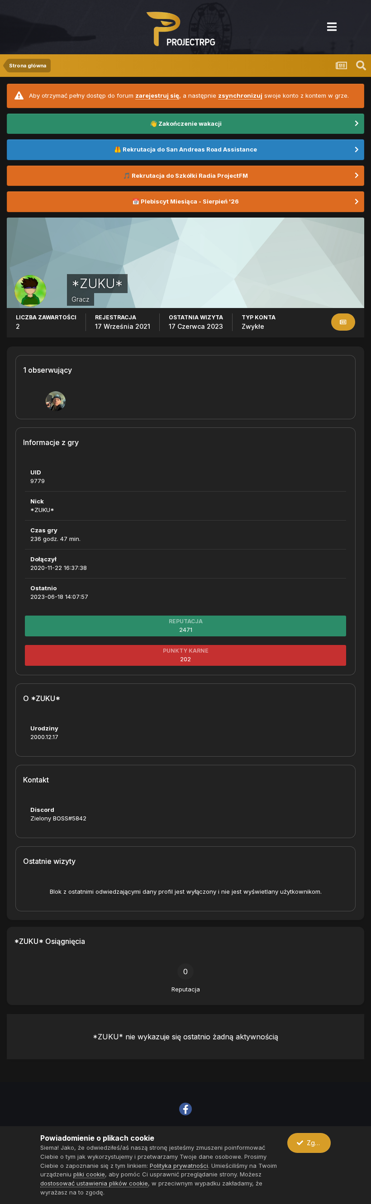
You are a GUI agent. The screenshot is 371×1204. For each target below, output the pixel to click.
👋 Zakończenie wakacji (186, 123)
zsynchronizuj (240, 95)
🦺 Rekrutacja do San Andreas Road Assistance (185, 149)
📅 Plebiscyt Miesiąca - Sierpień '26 (185, 201)
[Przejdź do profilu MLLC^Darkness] (56, 401)
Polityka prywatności (179, 1165)
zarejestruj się (157, 95)
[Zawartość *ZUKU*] (343, 322)
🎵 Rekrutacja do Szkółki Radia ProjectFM (185, 175)
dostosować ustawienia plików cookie (94, 1183)
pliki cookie (89, 1174)
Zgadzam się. (317, 1143)
